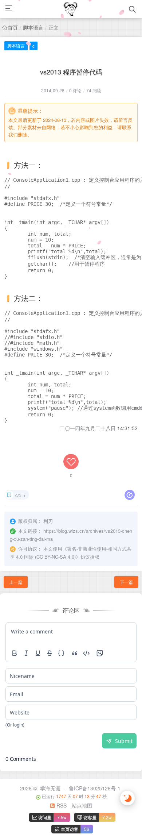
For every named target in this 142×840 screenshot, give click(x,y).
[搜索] (132, 9)
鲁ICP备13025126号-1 (95, 788)
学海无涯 (50, 788)
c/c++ (20, 495)
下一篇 (126, 582)
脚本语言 (33, 27)
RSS (61, 805)
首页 (13, 27)
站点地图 (82, 805)
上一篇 (15, 582)
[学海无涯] (70, 9)
